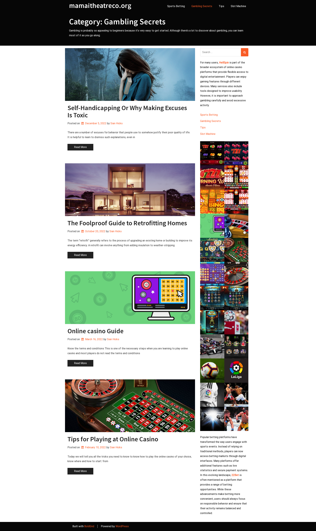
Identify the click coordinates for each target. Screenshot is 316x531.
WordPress (122, 526)
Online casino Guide (95, 331)
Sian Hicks (116, 123)
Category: (117, 21)
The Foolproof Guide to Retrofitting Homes (127, 223)
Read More (80, 147)
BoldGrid (89, 526)
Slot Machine (238, 6)
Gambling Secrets (201, 6)
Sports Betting (176, 6)
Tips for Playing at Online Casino (112, 439)
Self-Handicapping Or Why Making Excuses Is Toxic (127, 111)
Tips (221, 6)
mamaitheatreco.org (100, 5)
